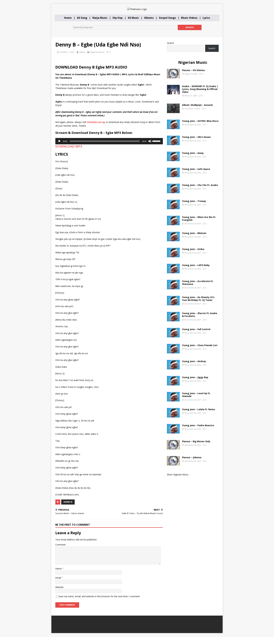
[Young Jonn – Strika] (173, 255)
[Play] (59, 141)
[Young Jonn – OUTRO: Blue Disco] (173, 127)
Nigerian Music (97, 52)
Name (58, 568)
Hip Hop (118, 18)
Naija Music (99, 18)
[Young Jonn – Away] (173, 159)
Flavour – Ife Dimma (193, 70)
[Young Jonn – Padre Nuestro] (173, 431)
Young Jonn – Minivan (194, 233)
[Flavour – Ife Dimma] (173, 76)
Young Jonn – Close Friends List (199, 345)
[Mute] (149, 141)
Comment (60, 544)
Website (59, 587)
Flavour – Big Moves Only (196, 441)
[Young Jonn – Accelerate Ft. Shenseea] (173, 287)
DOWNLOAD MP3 (68, 146)
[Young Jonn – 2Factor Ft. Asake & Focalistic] (173, 319)
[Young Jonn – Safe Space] (173, 175)
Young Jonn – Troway (194, 201)
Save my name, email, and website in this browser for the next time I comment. (99, 596)
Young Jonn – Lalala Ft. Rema (198, 409)
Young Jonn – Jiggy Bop (195, 377)
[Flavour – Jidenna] (173, 463)
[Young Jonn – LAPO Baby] (173, 271)
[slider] (156, 141)
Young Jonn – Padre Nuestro (198, 425)
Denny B (68, 502)
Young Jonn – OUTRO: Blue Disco (200, 120)
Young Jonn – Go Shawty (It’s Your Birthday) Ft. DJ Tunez (198, 299)
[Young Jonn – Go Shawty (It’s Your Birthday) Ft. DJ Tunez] (173, 303)
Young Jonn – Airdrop (194, 361)
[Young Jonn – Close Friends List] (173, 351)
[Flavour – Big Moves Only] (173, 447)
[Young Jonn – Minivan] (173, 239)
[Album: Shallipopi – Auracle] (173, 111)
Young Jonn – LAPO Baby (196, 265)
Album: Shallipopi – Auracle (197, 104)
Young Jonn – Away (193, 152)
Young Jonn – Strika (193, 249)
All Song (82, 18)
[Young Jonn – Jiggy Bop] (173, 383)
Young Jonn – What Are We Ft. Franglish (199, 218)
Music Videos (189, 18)
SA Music (133, 18)
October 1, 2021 (67, 52)
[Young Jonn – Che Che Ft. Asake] (173, 191)
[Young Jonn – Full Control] (173, 335)
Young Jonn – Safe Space (196, 169)
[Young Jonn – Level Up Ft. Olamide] (173, 399)
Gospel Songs (167, 18)
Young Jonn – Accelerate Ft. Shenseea (197, 283)
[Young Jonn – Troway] (173, 207)
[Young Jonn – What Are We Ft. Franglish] (173, 223)
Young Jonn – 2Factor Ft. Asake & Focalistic (199, 315)
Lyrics (206, 18)
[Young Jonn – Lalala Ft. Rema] (173, 415)
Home (68, 18)
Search (170, 42)
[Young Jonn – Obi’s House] (173, 143)
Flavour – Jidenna (191, 457)
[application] (109, 141)
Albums (149, 18)
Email (58, 577)
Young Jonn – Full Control (196, 329)
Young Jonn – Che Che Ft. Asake (200, 185)
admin (82, 52)
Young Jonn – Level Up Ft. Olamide (196, 395)
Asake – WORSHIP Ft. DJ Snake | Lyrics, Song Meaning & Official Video (200, 89)
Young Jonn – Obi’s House (196, 136)
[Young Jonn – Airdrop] (173, 367)
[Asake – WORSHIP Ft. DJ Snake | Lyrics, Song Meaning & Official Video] (173, 92)
